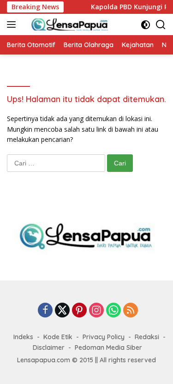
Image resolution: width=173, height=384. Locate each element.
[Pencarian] (160, 24)
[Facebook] (45, 311)
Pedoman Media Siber (108, 347)
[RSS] (130, 311)
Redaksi (147, 337)
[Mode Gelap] (145, 24)
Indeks (23, 337)
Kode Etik (57, 337)
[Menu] (13, 24)
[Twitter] (62, 311)
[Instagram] (96, 311)
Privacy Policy (104, 337)
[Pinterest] (79, 311)
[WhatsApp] (113, 311)
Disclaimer (49, 347)
